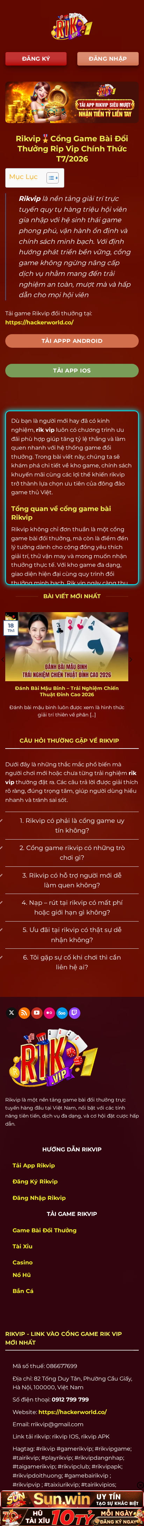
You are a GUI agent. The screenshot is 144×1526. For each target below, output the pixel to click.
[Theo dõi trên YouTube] (37, 1013)
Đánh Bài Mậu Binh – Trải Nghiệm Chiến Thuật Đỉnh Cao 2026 (67, 691)
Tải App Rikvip (34, 1165)
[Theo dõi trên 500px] (62, 1013)
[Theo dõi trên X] (11, 1013)
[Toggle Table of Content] (49, 178)
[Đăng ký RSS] (24, 1013)
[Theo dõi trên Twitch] (74, 1013)
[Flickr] (49, 1013)
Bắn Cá (23, 1291)
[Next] (130, 673)
